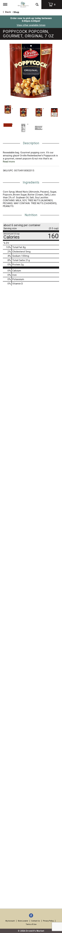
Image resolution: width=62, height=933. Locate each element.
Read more (9, 161)
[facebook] (31, 915)
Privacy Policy (48, 921)
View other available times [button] (31, 25)
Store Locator (23, 921)
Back (8, 12)
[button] (8, 110)
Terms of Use (31, 924)
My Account (10, 921)
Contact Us (35, 921)
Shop (16, 12)
